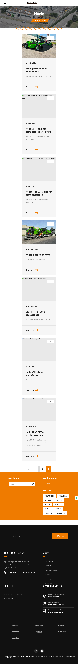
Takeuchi (48, 513)
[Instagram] (42, 651)
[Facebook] (36, 651)
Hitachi (47, 504)
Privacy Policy (58, 657)
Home (34, 20)
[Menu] (4, 3)
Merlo (39, 20)
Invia (58, 536)
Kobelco (58, 504)
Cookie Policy (70, 657)
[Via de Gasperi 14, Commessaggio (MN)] (5, 572)
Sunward (57, 509)
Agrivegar (63, 496)
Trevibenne (60, 513)
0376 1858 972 (53, 597)
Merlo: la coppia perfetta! (38, 254)
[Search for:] (20, 484)
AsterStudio (47, 657)
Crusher (58, 500)
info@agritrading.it (55, 612)
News (50, 38)
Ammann (48, 500)
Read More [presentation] (41, 85)
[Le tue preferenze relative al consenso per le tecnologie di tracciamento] (76, 498)
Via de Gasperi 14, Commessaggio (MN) (21, 572)
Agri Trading (49, 496)
